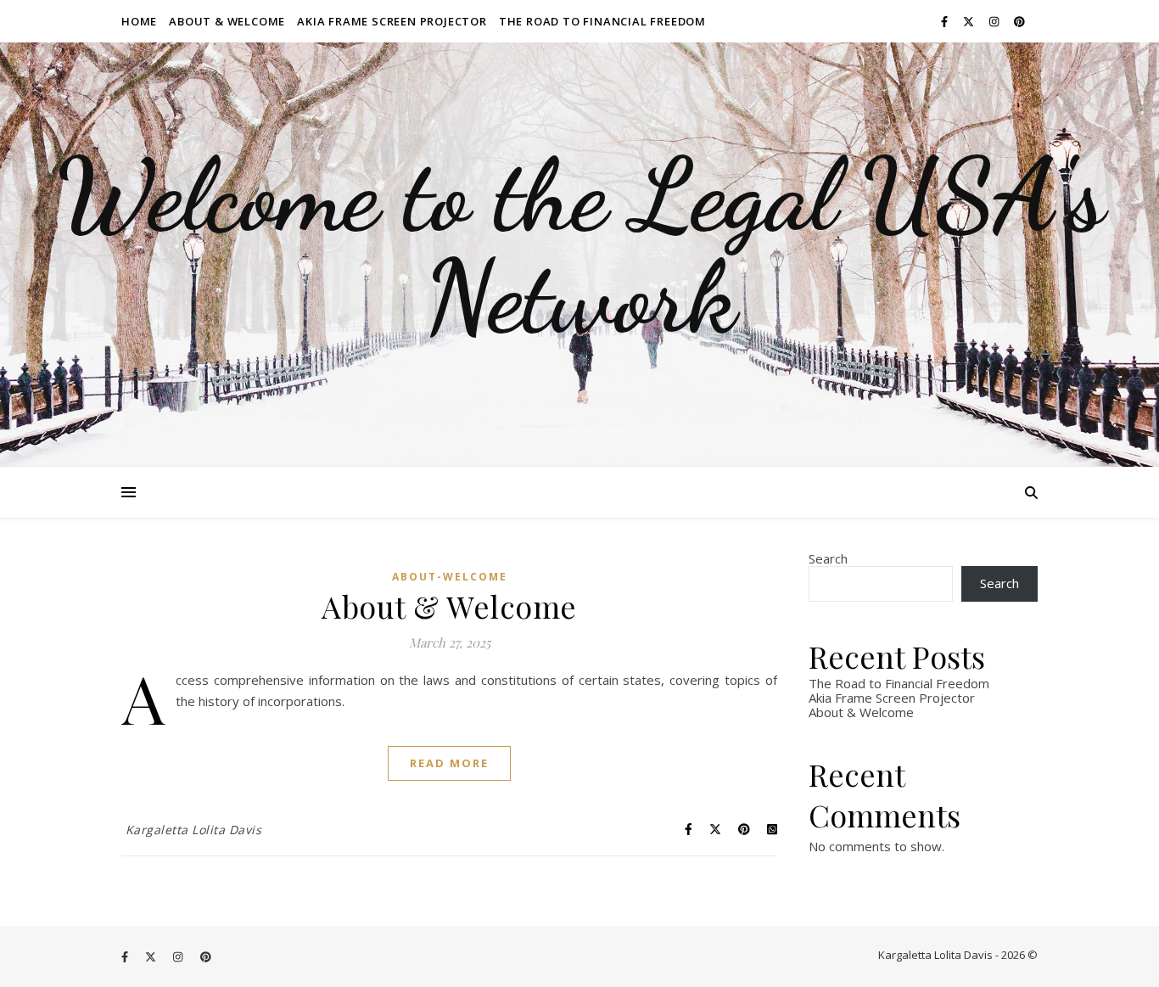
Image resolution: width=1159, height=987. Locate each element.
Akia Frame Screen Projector (392, 21)
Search (828, 558)
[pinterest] (1019, 21)
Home (139, 21)
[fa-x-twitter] (970, 21)
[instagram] (995, 21)
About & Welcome (227, 21)
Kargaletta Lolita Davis (194, 830)
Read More (449, 763)
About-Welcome (449, 576)
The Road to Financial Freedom (602, 21)
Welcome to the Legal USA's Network (580, 246)
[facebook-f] (945, 21)
